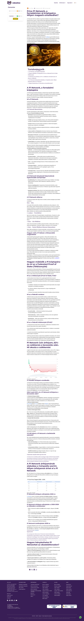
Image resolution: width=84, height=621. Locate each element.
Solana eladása (57, 595)
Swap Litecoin (68, 595)
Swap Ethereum (69, 586)
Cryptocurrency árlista (35, 587)
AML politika (21, 587)
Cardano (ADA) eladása (58, 590)
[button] (43, 55)
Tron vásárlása (45, 595)
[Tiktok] (14, 600)
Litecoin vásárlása (45, 593)
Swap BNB (68, 592)
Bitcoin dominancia (34, 586)
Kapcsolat (69, 2)
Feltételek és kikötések (23, 584)
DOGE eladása (57, 592)
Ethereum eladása (57, 586)
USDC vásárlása (45, 589)
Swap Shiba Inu (69, 590)
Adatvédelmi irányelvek (23, 586)
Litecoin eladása (57, 593)
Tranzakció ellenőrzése (35, 584)
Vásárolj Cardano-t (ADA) (47, 590)
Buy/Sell (15, 18)
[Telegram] (12, 600)
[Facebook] (7, 600)
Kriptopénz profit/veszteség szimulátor (36, 591)
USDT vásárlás (45, 587)
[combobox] (19, 11)
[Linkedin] (9, 600)
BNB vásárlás (44, 598)
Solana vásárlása (45, 596)
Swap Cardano (69, 589)
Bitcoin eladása (57, 584)
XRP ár (32, 596)
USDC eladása (57, 589)
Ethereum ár (33, 594)
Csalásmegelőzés (22, 589)
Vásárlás (56, 2)
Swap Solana (68, 587)
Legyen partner (10, 595)
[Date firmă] (14, 606)
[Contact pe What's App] (80, 617)
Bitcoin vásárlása (45, 584)
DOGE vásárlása (45, 592)
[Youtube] (16, 600)
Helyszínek (9, 596)
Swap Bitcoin (68, 584)
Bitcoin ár (32, 593)
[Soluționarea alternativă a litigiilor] (69, 606)
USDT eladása (57, 587)
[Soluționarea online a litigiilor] (54, 606)
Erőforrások (62, 2)
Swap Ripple (68, 593)
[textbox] (19, 11)
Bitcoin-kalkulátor (34, 589)
